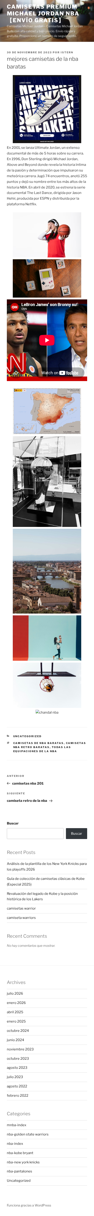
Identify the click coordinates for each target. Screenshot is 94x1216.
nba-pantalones (19, 1171)
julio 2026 (15, 993)
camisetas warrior (21, 908)
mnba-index (16, 1125)
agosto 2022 (17, 1086)
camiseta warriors (21, 918)
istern (67, 52)
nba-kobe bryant (20, 1153)
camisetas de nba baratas (38, 743)
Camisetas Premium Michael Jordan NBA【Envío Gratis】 (43, 13)
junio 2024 (15, 1040)
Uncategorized (27, 736)
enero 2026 (16, 1003)
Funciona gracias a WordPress (29, 1205)
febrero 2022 (17, 1096)
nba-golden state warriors (28, 1134)
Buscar (13, 823)
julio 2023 (15, 1077)
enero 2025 (16, 1021)
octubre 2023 (18, 1059)
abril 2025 (15, 1012)
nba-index (15, 1144)
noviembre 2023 (20, 1049)
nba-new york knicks (23, 1162)
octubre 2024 (18, 1031)
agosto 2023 (17, 1068)
